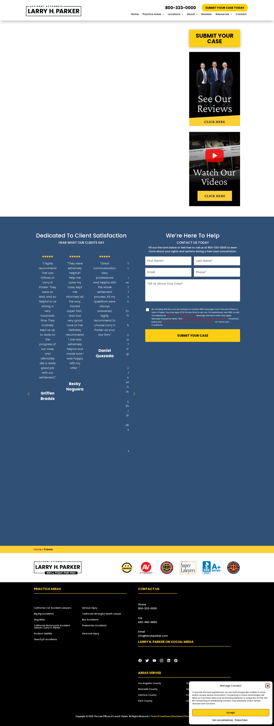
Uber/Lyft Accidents (45, 639)
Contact (241, 14)
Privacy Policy (241, 720)
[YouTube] (154, 661)
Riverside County (147, 689)
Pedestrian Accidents (94, 625)
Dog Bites (39, 619)
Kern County (145, 701)
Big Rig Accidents (44, 614)
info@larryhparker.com (153, 636)
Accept (230, 712)
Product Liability (43, 633)
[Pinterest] (176, 661)
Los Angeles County (149, 683)
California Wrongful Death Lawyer (101, 614)
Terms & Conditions (160, 716)
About (191, 14)
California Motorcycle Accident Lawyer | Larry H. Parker (52, 626)
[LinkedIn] (169, 661)
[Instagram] (161, 661)
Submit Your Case (215, 38)
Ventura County (147, 695)
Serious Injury (89, 608)
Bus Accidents (90, 619)
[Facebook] (140, 661)
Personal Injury (90, 633)
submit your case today (224, 8)
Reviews (206, 14)
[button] (267, 685)
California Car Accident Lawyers (52, 608)
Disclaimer (177, 716)
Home (135, 14)
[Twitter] (147, 661)
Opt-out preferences (222, 720)
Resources (222, 14)
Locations (174, 14)
